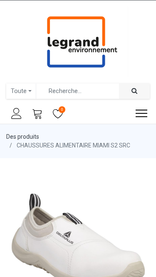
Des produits (22, 136)
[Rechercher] (134, 91)
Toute (19, 91)
